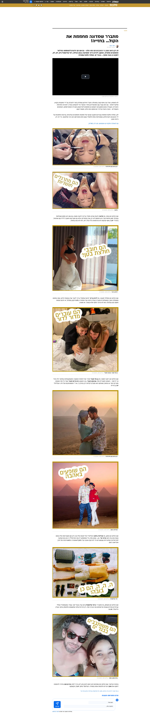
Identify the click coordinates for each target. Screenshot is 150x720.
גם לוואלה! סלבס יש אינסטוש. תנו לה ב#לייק (103, 123)
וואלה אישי (92, 5)
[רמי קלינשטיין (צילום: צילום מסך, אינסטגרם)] (85, 574)
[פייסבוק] (34, 5)
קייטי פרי (82, 691)
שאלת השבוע (84, 5)
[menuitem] (108, 2)
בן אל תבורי (115, 691)
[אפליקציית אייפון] (39, 5)
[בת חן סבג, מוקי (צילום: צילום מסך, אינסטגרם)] (85, 647)
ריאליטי (102, 5)
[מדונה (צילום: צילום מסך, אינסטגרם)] (85, 192)
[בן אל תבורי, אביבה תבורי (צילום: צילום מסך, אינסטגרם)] (85, 341)
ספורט (103, 1)
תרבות (91, 1)
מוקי (101, 691)
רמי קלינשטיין (96, 691)
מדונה (104, 691)
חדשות (109, 1)
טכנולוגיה (58, 1)
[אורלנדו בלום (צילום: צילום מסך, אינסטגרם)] (85, 497)
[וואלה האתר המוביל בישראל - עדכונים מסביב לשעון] (115, 2)
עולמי (97, 5)
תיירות (65, 1)
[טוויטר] (36, 5)
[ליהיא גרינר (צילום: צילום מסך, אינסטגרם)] (85, 259)
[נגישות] (2, 2)
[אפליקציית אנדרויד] (41, 5)
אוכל (76, 1)
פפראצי (78, 5)
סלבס (85, 1)
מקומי (106, 5)
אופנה (52, 1)
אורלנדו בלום (88, 691)
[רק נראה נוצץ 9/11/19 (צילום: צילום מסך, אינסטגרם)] (85, 148)
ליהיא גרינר (109, 691)
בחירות (97, 1)
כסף (81, 1)
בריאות (71, 1)
